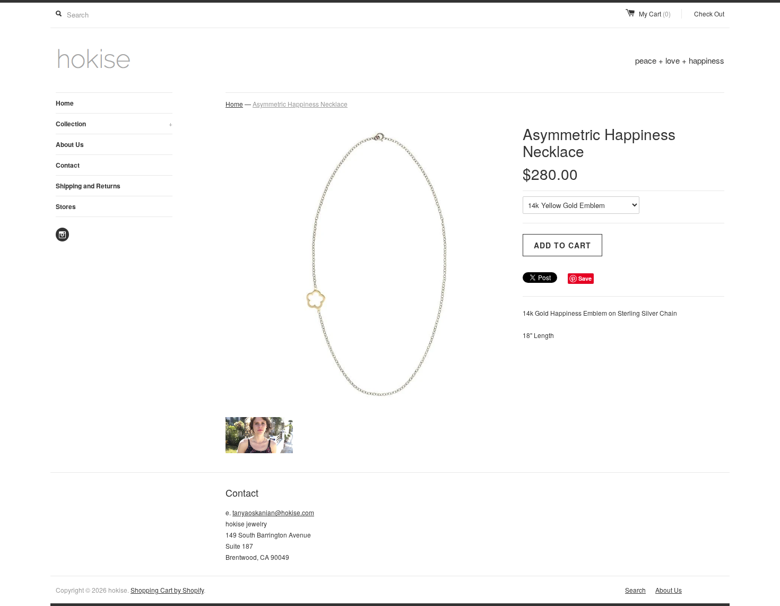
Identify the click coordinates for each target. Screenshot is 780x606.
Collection (114, 123)
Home (65, 103)
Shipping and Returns (88, 186)
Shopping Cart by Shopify (167, 589)
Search (635, 589)
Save (585, 278)
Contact (68, 165)
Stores (66, 206)
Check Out (709, 13)
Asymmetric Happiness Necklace (300, 103)
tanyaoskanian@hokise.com (273, 512)
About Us (70, 144)
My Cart (655, 13)
